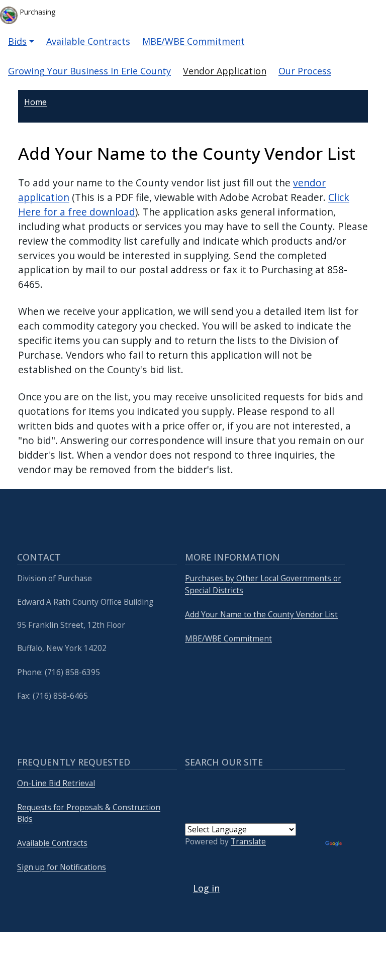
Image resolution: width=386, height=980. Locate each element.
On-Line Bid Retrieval (56, 783)
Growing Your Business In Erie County (89, 71)
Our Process (304, 71)
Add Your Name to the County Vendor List (261, 614)
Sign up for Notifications (61, 867)
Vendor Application (224, 71)
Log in (206, 888)
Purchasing (36, 12)
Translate (248, 841)
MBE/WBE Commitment (193, 41)
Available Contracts (88, 41)
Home (35, 101)
